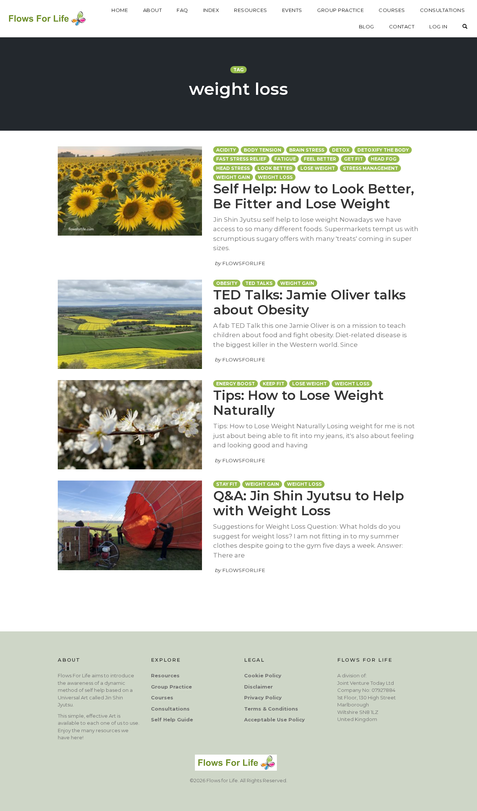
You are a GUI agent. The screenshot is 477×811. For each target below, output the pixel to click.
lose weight (317, 168)
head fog (384, 159)
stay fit (226, 484)
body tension (262, 150)
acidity (226, 150)
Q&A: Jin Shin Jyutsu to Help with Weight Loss (308, 503)
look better (275, 168)
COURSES (392, 10)
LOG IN (438, 26)
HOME (119, 10)
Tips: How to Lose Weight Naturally (298, 402)
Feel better (320, 159)
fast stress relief (241, 159)
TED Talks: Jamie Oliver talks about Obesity (309, 302)
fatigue (285, 159)
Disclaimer (258, 687)
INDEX (211, 10)
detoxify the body (383, 150)
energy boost (235, 383)
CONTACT (402, 26)
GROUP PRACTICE (340, 10)
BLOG (366, 26)
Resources (165, 675)
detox (341, 150)
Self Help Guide (172, 720)
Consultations (170, 709)
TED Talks (258, 283)
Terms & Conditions (271, 709)
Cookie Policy (262, 675)
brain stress (306, 150)
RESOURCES (250, 10)
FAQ (182, 10)
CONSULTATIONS (442, 10)
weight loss (275, 177)
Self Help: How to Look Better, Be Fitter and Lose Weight (313, 196)
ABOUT (152, 10)
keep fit (273, 383)
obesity (226, 283)
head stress (233, 168)
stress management (370, 168)
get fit (353, 159)
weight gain (233, 177)
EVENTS (292, 10)
